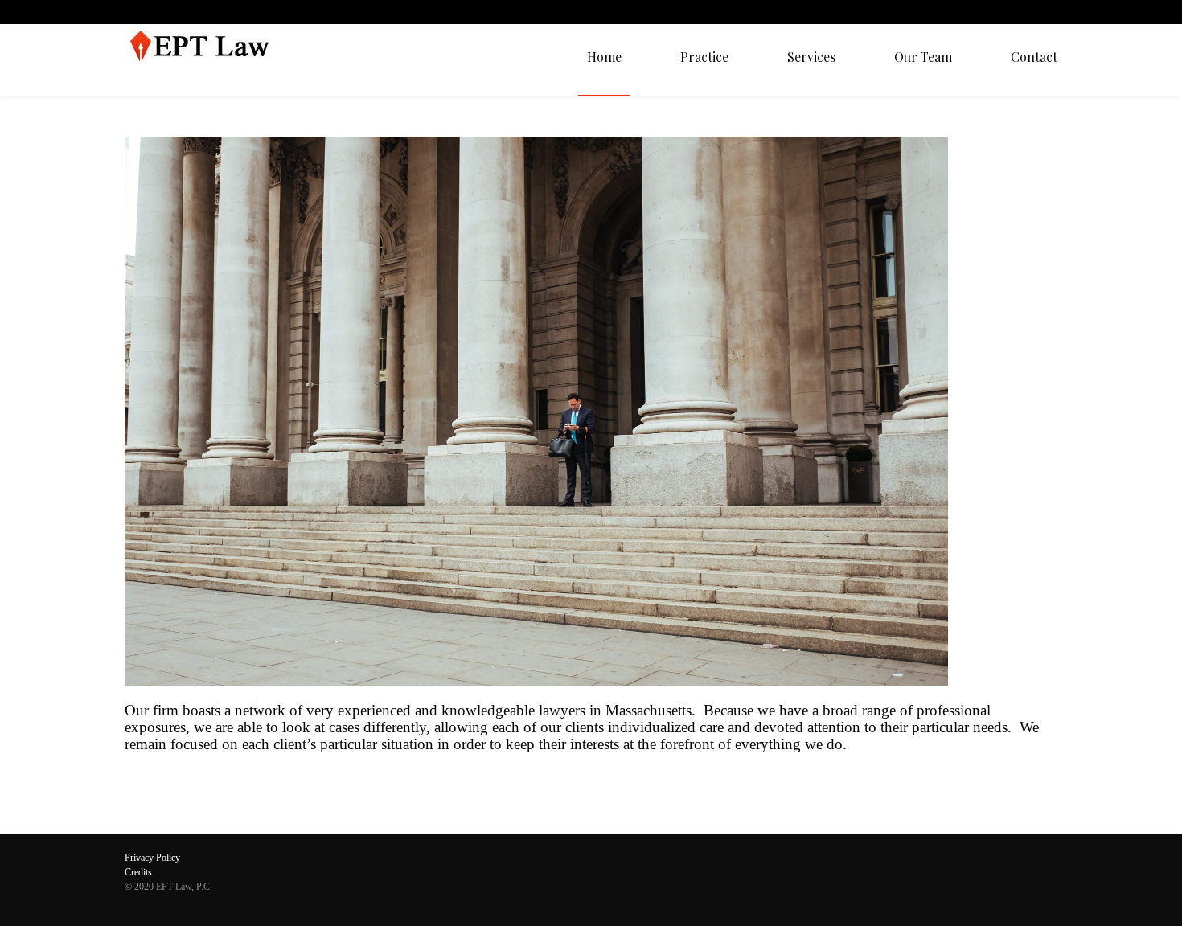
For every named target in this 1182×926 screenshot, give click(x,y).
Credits (138, 872)
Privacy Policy (152, 857)
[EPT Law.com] (207, 60)
